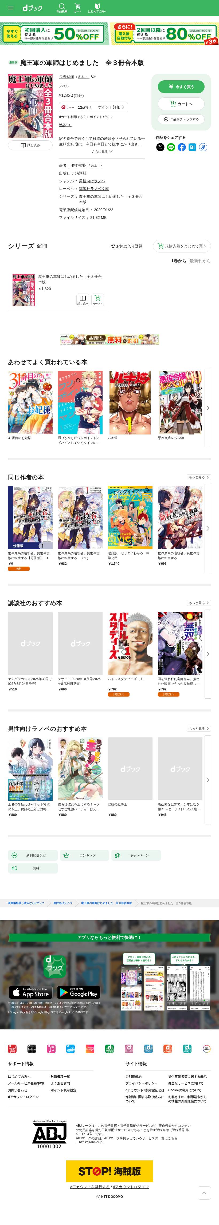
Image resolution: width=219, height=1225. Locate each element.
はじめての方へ (19, 1076)
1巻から (178, 261)
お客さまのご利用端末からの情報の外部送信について (187, 1099)
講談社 (81, 173)
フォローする (93, 76)
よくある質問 (60, 1083)
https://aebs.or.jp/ (91, 1142)
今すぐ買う (185, 87)
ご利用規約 (134, 1076)
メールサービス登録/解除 (26, 1083)
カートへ (185, 104)
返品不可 (65, 125)
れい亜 (83, 76)
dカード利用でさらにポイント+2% (84, 117)
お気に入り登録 (129, 246)
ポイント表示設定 (63, 1090)
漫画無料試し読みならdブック (26, 903)
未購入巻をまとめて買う (185, 246)
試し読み (33, 145)
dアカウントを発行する (90, 1187)
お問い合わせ (17, 1090)
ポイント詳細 (109, 107)
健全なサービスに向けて (186, 1083)
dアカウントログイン (23, 1097)
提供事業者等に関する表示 (187, 1076)
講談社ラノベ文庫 (94, 189)
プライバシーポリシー (142, 1083)
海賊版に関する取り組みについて (145, 1099)
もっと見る (197, 477)
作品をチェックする (184, 119)
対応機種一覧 (60, 1076)
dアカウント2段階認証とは (145, 1090)
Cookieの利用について (184, 1090)
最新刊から (200, 261)
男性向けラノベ (92, 181)
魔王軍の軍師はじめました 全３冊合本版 (70, 279)
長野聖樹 (66, 76)
